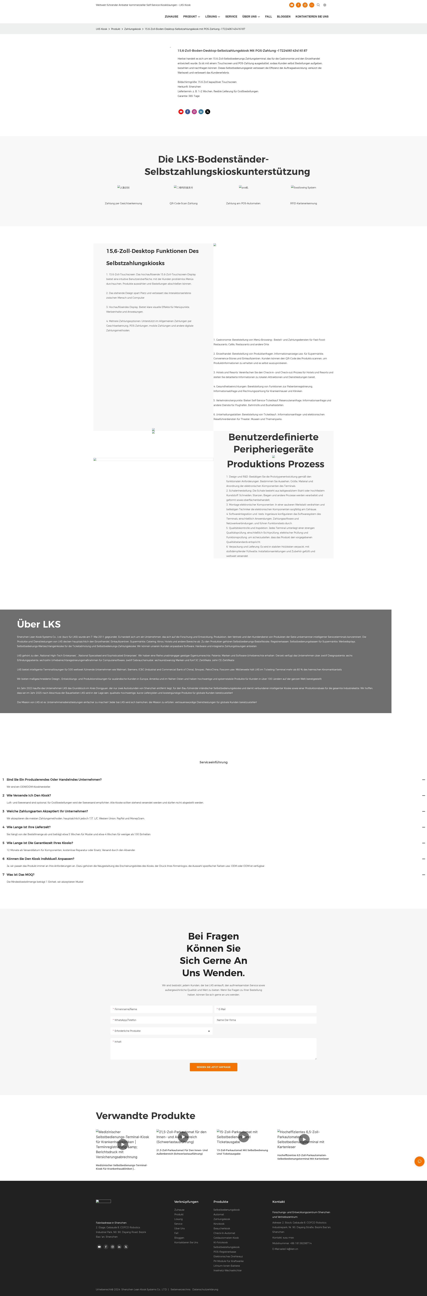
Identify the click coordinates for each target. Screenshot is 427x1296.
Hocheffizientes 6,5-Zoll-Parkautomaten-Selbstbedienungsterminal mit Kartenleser (303, 1157)
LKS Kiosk (101, 29)
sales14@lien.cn (289, 1248)
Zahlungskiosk (132, 29)
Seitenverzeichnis (180, 1289)
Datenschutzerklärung (205, 1289)
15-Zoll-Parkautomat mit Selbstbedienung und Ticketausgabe (242, 1152)
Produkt (115, 29)
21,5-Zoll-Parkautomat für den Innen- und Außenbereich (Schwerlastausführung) (182, 1152)
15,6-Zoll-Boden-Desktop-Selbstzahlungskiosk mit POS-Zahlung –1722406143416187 (195, 29)
